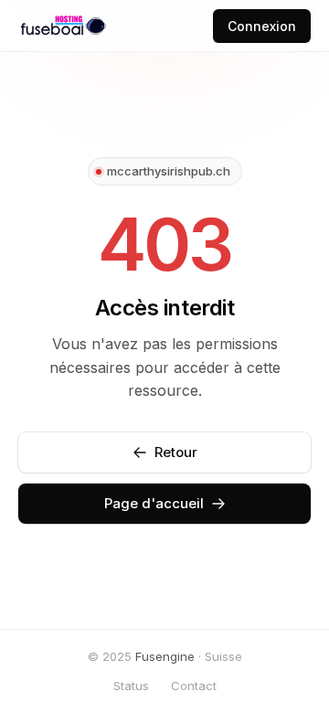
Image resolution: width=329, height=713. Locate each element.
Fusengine (165, 656)
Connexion (262, 26)
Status (131, 685)
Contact (194, 685)
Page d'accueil (154, 503)
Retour (175, 452)
